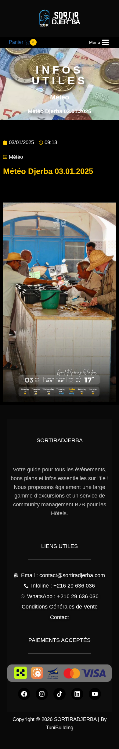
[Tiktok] (59, 694)
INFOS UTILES (60, 75)
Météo (16, 157)
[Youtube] (95, 694)
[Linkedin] (77, 694)
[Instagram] (42, 694)
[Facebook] (24, 694)
